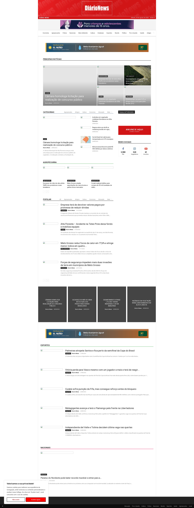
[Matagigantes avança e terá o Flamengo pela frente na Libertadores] (52, 414)
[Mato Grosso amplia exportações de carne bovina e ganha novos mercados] (78, 174)
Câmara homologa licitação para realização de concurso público (58, 143)
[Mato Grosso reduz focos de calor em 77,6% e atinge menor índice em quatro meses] (50, 249)
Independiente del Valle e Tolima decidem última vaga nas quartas (98, 427)
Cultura (92, 33)
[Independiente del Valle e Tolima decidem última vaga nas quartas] (52, 433)
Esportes (109, 33)
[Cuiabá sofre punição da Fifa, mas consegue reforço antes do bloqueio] (52, 395)
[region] (26, 492)
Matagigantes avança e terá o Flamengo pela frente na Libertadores (99, 408)
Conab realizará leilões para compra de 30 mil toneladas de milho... (101, 185)
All (60, 199)
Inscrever (146, 147)
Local (47, 93)
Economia (46, 33)
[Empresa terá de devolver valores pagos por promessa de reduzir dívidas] (50, 211)
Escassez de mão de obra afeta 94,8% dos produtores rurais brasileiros (53, 185)
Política (124, 33)
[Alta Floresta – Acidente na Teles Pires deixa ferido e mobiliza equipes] (50, 230)
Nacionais (73, 33)
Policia (65, 33)
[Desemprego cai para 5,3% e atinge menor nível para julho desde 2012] (137, 96)
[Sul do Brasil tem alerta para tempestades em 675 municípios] (86, 139)
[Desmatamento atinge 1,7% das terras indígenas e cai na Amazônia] (137, 75)
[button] (153, 33)
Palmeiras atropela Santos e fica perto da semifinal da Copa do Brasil (100, 350)
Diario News (48, 103)
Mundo (117, 33)
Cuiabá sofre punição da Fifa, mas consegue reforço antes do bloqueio (100, 389)
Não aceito (15, 499)
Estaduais (101, 33)
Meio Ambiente (83, 33)
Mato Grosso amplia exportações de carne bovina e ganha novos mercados (77, 185)
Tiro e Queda (133, 33)
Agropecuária (56, 33)
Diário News (44, 17)
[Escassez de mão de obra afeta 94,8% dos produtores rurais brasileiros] (110, 75)
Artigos (149, 33)
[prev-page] (44, 191)
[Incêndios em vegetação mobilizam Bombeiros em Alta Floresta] (110, 96)
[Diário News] (97, 8)
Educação (101, 112)
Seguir (134, 147)
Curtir (123, 147)
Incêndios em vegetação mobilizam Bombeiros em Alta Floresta (102, 119)
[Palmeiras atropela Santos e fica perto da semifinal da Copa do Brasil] (52, 356)
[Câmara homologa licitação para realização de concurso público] (70, 88)
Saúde (142, 33)
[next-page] (47, 191)
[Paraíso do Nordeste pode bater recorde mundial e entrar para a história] (97, 463)
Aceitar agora (35, 499)
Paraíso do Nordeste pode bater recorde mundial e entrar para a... (71, 478)
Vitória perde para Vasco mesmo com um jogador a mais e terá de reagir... (102, 370)
